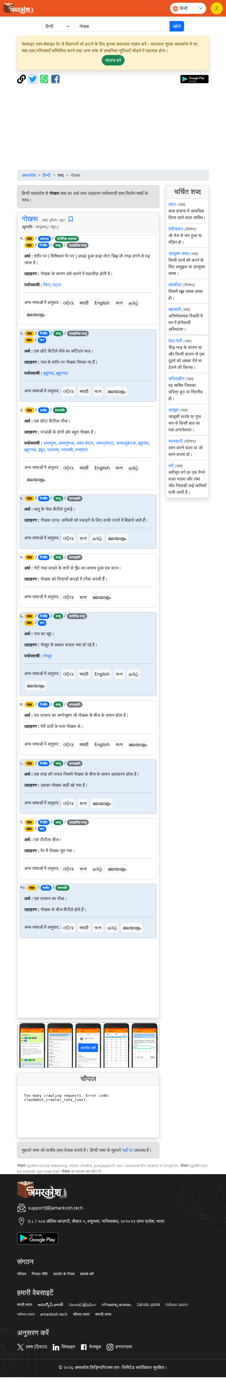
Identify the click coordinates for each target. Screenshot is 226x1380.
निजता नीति (40, 1274)
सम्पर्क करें (87, 1274)
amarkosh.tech (54, 1314)
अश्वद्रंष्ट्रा (105, 443)
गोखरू (30, 219)
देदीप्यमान (175, 229)
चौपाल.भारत (81, 1314)
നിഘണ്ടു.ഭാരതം (116, 1304)
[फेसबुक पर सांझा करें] (55, 78)
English (102, 303)
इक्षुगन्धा (62, 373)
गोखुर (47, 656)
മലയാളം (36, 314)
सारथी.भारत (103, 1314)
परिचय (21, 1274)
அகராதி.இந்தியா (82, 1304)
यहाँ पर (127, 1150)
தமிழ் (133, 303)
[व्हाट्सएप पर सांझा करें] (45, 78)
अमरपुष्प (49, 443)
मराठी (84, 303)
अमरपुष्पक (66, 443)
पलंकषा (53, 450)
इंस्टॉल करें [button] (88, 1047)
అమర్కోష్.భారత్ (50, 1304)
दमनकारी (175, 441)
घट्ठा (57, 285)
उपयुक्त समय (178, 253)
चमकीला (175, 285)
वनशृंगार (81, 450)
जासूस (173, 410)
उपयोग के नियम (63, 1274)
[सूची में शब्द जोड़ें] (71, 219)
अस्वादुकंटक (126, 443)
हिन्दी (47, 175)
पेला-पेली (175, 341)
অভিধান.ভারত (26, 1314)
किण (46, 285)
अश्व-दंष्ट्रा (85, 443)
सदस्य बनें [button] (113, 60)
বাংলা (119, 303)
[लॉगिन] (217, 8)
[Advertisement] (113, 126)
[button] (28, 1045)
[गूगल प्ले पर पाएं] (194, 78)
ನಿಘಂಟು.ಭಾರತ (148, 1304)
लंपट (172, 204)
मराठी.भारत (24, 1304)
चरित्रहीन (176, 379)
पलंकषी (67, 450)
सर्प (171, 466)
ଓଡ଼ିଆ (68, 303)
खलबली (174, 309)
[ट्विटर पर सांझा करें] (33, 78)
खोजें (177, 26)
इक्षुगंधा (48, 373)
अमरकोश (28, 175)
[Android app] (37, 1238)
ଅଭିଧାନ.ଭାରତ (176, 1304)
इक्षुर (41, 450)
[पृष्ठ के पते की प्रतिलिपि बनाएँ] (22, 78)
